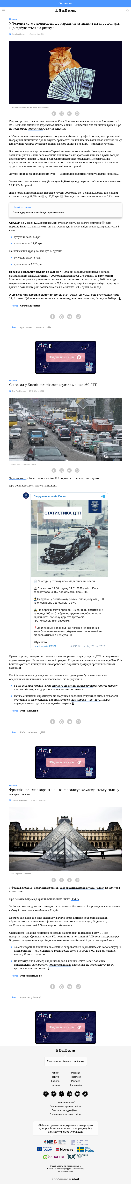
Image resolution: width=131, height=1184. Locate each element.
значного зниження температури (72, 686)
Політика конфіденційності (65, 1110)
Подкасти (55, 1085)
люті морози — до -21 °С (85, 700)
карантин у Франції (30, 997)
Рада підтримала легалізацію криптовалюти (38, 212)
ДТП (42, 732)
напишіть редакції (65, 1171)
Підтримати (65, 3)
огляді (91, 298)
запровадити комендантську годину (82, 888)
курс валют (26, 327)
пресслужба (35, 129)
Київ (22, 732)
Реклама (75, 1081)
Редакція (75, 1072)
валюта (40, 327)
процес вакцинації (60, 965)
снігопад (32, 732)
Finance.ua (26, 226)
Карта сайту (76, 1085)
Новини (55, 1072)
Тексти (55, 1077)
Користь (55, 1081)
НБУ (49, 327)
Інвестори (76, 1077)
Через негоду (17, 478)
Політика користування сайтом (65, 1106)
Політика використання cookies (65, 1114)
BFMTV (75, 899)
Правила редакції (66, 1102)
